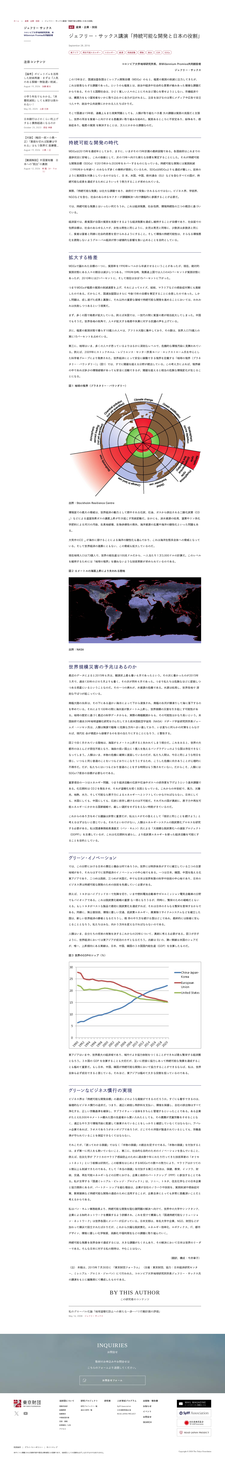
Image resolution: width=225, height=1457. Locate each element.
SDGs (167, 52)
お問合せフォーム (112, 1380)
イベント (147, 1411)
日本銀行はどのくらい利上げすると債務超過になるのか (41, 123)
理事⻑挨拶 (63, 1406)
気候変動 (131, 52)
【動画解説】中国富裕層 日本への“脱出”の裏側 (41, 164)
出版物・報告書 (150, 1401)
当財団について (66, 1401)
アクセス (62, 1429)
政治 (150, 52)
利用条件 (17, 1447)
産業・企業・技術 (32, 21)
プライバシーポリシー (34, 1447)
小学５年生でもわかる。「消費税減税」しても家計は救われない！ (41, 102)
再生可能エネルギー (92, 52)
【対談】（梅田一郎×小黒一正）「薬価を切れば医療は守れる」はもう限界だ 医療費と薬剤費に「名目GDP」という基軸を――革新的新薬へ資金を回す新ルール (41, 143)
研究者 (107, 1401)
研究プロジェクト (89, 1401)
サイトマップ (51, 1447)
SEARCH (147, 1422)
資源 (121, 52)
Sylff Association (124, 1406)
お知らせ (147, 1406)
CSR (158, 52)
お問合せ (147, 1417)
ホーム (16, 21)
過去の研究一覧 (86, 1410)
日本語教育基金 (123, 1410)
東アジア (74, 52)
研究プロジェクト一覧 (89, 1406)
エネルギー (110, 52)
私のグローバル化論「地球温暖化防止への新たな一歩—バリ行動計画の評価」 (135, 1311)
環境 (142, 52)
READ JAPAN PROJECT (126, 1414)
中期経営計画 (64, 1417)
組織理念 (62, 1414)
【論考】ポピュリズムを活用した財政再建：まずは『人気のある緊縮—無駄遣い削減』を (41, 80)
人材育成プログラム (127, 1401)
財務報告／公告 (65, 1425)
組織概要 (62, 1410)
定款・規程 (63, 1421)
